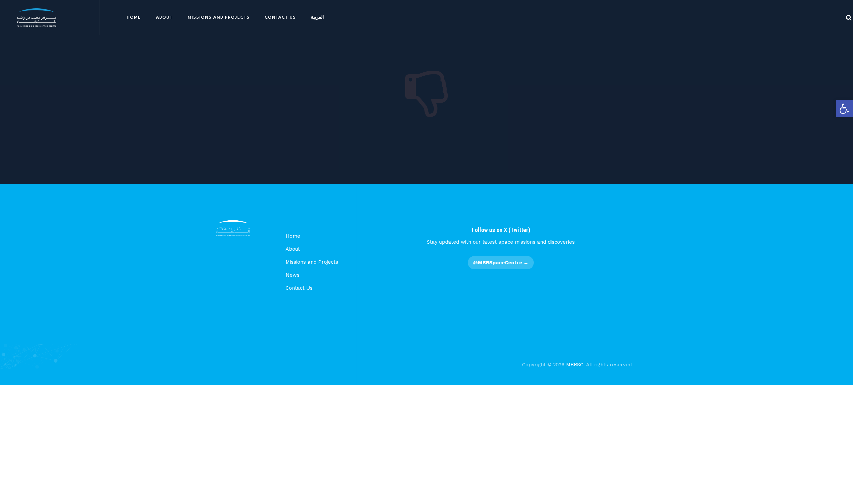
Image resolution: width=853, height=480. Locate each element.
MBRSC (574, 365)
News (293, 275)
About (164, 17)
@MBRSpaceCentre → (500, 263)
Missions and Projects (219, 17)
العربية (317, 17)
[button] (844, 108)
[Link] (849, 17)
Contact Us (280, 17)
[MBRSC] (36, 17)
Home (134, 17)
